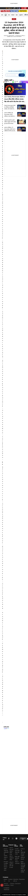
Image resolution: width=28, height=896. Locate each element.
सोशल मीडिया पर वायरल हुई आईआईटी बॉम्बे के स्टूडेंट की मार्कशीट (23, 867)
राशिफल (14, 19)
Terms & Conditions (6, 884)
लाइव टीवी (25, 8)
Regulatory (22, 879)
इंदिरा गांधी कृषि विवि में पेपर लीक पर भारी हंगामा (17, 860)
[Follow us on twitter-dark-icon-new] (12, 839)
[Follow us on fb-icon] (8, 839)
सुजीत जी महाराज (11, 35)
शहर (17, 15)
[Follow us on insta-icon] (16, 839)
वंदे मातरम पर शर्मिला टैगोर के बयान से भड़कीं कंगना (6, 866)
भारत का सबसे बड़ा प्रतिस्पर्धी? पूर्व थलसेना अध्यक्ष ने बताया (6, 854)
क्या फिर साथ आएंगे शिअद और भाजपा (17, 851)
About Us (5, 880)
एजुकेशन (21, 15)
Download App (23, 839)
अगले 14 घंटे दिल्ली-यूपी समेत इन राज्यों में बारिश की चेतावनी (23, 854)
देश (9, 15)
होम (2, 15)
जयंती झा (22, 35)
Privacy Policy (12, 884)
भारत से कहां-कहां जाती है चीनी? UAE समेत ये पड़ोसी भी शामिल (11, 853)
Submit (22, 75)
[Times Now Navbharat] (14, 11)
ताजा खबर (6, 15)
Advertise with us (15, 880)
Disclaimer (18, 883)
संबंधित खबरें (8, 80)
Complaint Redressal (6, 888)
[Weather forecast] (14, 8)
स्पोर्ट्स (12, 15)
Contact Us (10, 880)
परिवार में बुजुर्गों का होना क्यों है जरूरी (11, 865)
